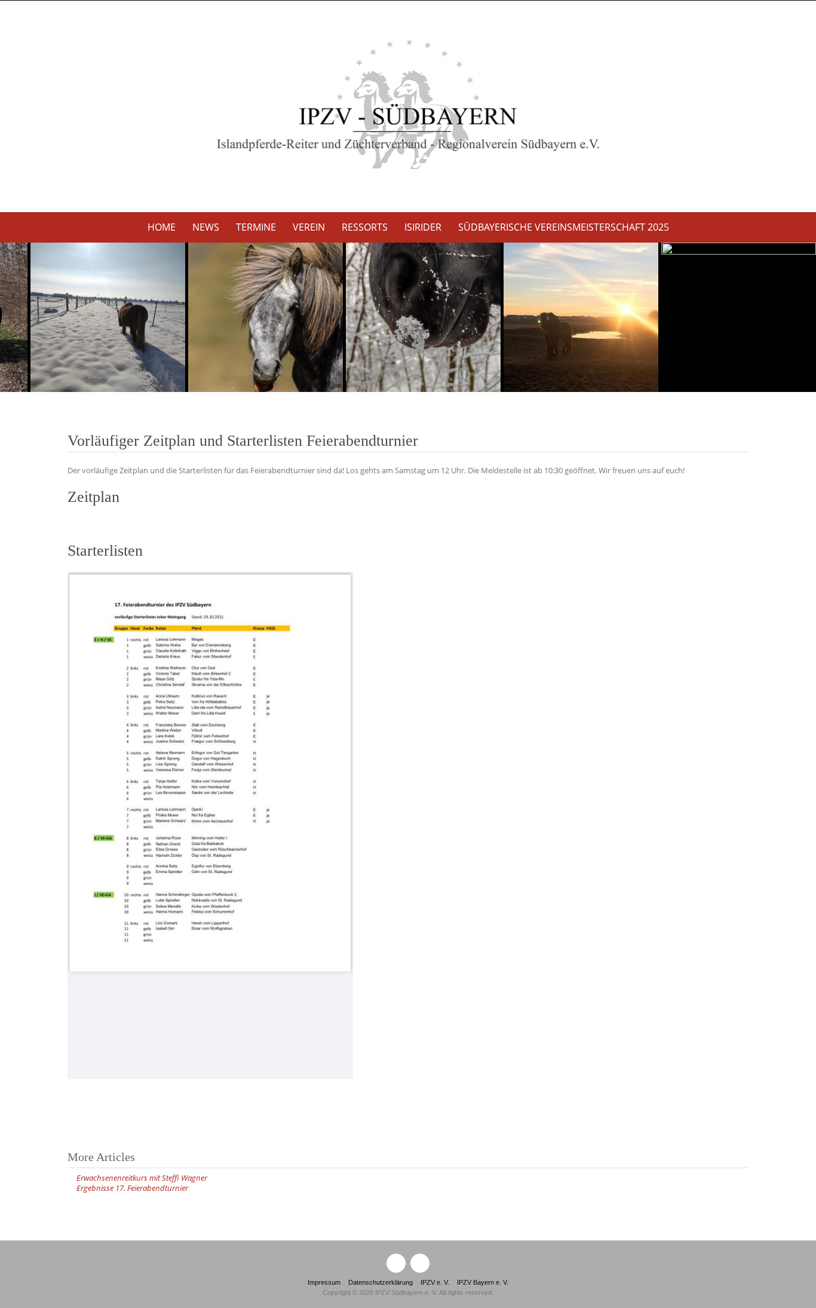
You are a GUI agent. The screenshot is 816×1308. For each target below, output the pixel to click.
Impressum (324, 1282)
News (205, 227)
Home (162, 227)
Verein (309, 227)
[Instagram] (420, 1263)
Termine (256, 227)
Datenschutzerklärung (380, 1282)
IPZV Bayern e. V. (482, 1282)
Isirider (422, 227)
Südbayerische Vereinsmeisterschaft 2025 (563, 227)
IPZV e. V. (435, 1282)
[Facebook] (396, 1263)
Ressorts (365, 227)
